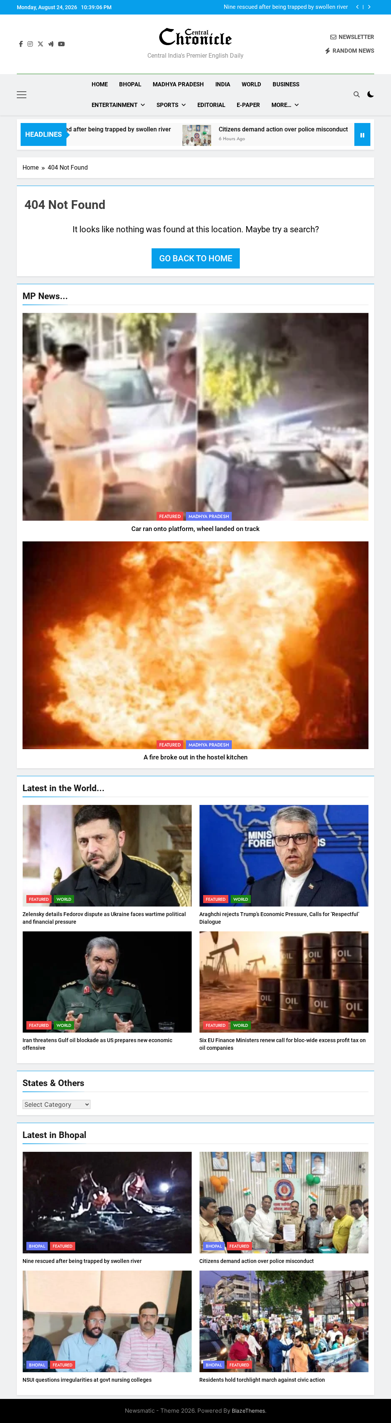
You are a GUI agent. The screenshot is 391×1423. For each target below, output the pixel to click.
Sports (167, 105)
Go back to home (195, 258)
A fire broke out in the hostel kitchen (195, 757)
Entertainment (114, 105)
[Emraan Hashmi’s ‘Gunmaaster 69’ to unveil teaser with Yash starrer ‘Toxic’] (311, 139)
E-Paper (248, 105)
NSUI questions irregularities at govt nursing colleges (87, 1380)
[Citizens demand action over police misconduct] (134, 139)
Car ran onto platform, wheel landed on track (195, 529)
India (222, 84)
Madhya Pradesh (178, 84)
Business (286, 84)
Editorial (211, 105)
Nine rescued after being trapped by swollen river (82, 1261)
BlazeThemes (248, 1410)
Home (100, 84)
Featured (170, 516)
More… (281, 105)
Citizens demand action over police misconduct (287, 7)
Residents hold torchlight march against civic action (262, 1380)
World (251, 84)
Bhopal (130, 84)
